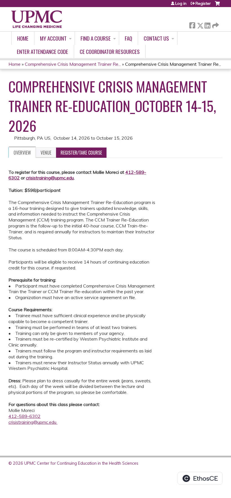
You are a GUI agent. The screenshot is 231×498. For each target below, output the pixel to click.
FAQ (128, 38)
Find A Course (96, 38)
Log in (180, 3)
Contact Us (156, 38)
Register (203, 3)
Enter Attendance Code (42, 51)
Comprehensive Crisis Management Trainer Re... (73, 64)
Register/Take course (81, 152)
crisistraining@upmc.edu (50, 178)
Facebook (192, 24)
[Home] (36, 19)
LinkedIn (207, 24)
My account (53, 38)
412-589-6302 (24, 416)
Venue (46, 152)
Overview (22, 152)
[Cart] (217, 5)
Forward (215, 24)
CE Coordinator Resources (110, 51)
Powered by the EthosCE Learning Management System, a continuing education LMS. (200, 478)
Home (22, 38)
